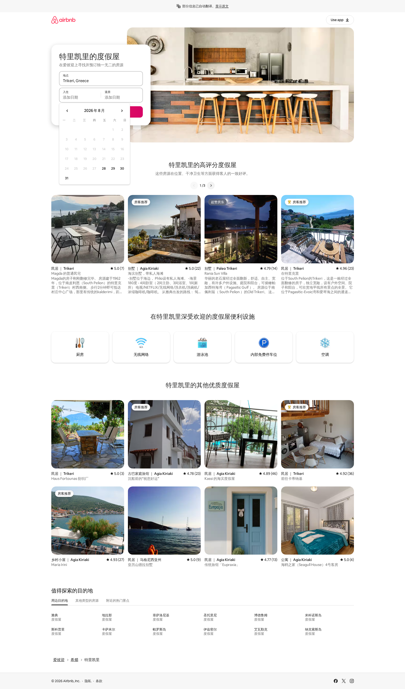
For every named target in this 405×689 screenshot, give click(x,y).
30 (122, 168)
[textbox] (80, 97)
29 (113, 168)
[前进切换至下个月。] (121, 110)
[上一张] (194, 185)
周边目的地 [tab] (59, 600)
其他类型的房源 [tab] (87, 600)
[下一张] (211, 185)
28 (104, 168)
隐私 (88, 681)
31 (66, 178)
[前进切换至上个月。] (67, 110)
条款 (99, 681)
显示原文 (222, 6)
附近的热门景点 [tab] (117, 600)
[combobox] (101, 81)
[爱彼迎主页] (63, 19)
